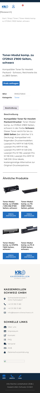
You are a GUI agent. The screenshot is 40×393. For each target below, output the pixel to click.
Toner (15, 18)
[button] (31, 6)
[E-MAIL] (20, 376)
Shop (10, 18)
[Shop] (4, 376)
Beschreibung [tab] (11, 108)
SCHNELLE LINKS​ (16, 321)
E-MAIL (20, 378)
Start (4, 18)
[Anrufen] (12, 376)
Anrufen (12, 378)
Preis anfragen (11, 83)
